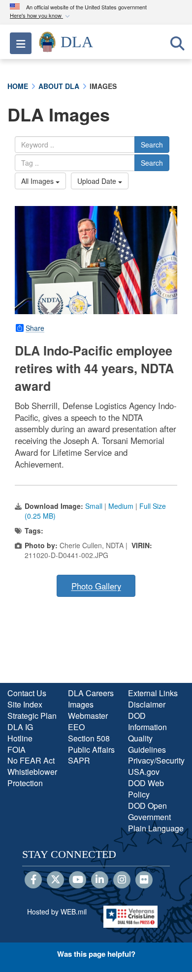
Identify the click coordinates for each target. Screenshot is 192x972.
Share (35, 328)
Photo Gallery (96, 586)
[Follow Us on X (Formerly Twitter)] (55, 880)
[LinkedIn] (99, 880)
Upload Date (97, 181)
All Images (38, 181)
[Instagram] (121, 880)
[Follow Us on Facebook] (33, 880)
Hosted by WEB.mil (57, 911)
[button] (41, 16)
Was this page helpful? (96, 953)
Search (152, 144)
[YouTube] (77, 880)
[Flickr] (144, 880)
